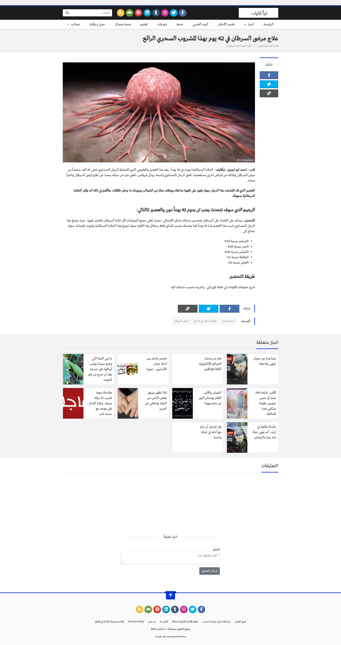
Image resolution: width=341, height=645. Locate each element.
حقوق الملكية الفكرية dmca (185, 621)
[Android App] (129, 13)
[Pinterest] (138, 13)
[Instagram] (165, 13)
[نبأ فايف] (258, 13)
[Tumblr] (156, 13)
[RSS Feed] (121, 13)
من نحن (152, 621)
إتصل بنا (164, 621)
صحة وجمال (123, 24)
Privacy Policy (136, 621)
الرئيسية (268, 24)
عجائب (75, 24)
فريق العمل (240, 621)
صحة (179, 24)
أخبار (251, 24)
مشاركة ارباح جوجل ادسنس (216, 621)
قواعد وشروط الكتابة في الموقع (109, 621)
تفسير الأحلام (226, 24)
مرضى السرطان (181, 321)
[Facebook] (182, 13)
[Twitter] (174, 13)
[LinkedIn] (147, 13)
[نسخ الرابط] (269, 93)
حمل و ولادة (97, 24)
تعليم (144, 24)
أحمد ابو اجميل (265, 46)
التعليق (216, 549)
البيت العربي (200, 24)
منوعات (162, 24)
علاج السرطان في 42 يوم (205, 321)
